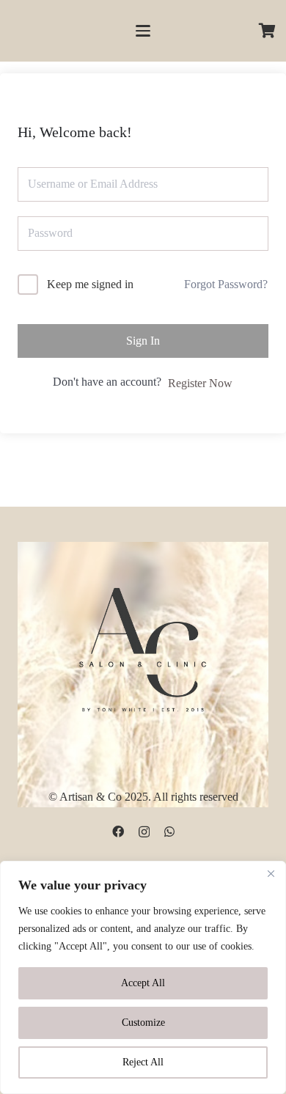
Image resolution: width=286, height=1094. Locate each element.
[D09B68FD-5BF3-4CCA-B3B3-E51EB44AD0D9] (143, 647)
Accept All (143, 982)
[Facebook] (118, 831)
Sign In (143, 340)
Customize (143, 1022)
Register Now (200, 383)
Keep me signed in (90, 284)
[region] (143, 977)
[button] (143, 30)
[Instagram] (144, 832)
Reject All (143, 1062)
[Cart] (268, 31)
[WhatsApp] (169, 831)
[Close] (270, 873)
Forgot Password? (226, 284)
